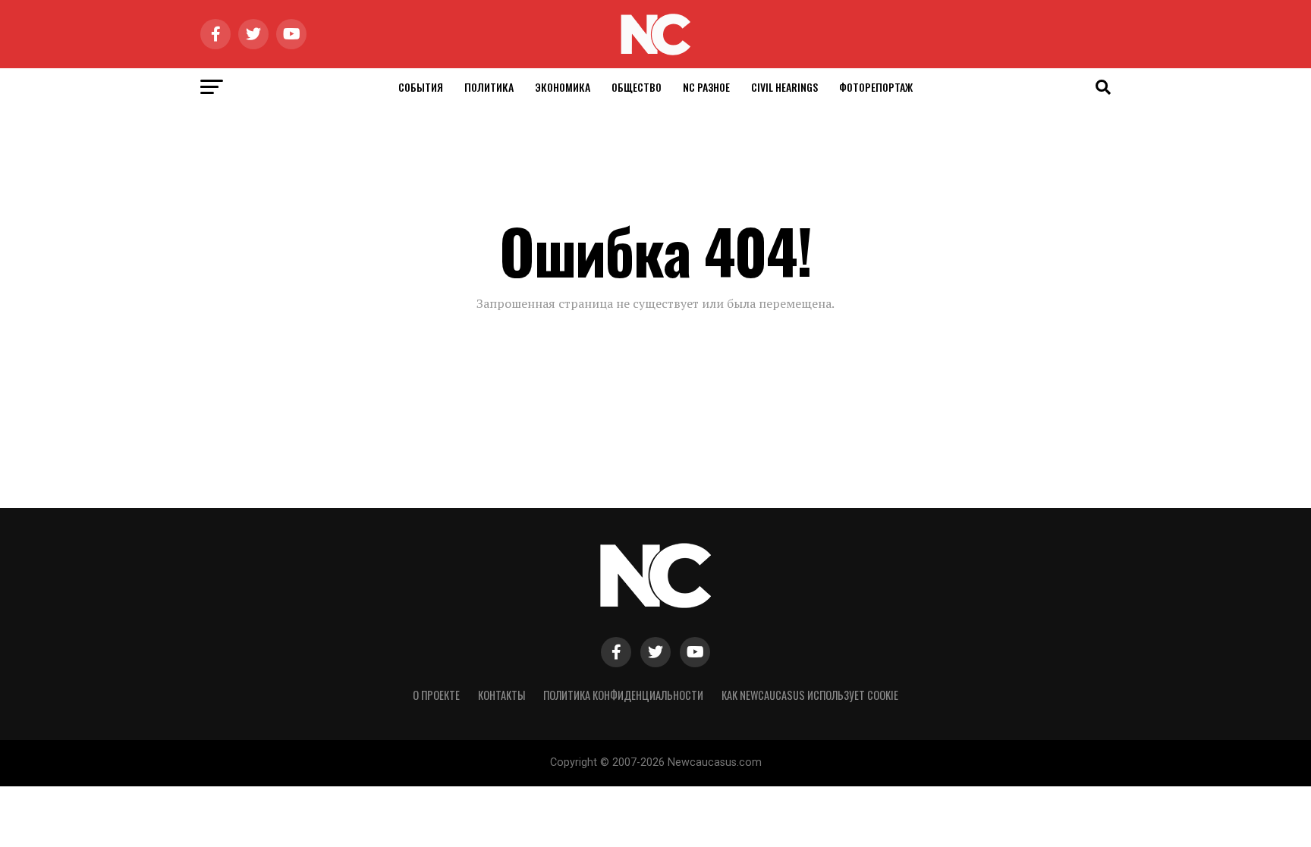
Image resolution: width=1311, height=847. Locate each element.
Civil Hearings (784, 87)
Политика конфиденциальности (623, 695)
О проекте (436, 695)
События (420, 87)
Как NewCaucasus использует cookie (810, 695)
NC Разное (706, 87)
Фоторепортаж (876, 87)
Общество (636, 87)
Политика (489, 87)
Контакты (501, 695)
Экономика (562, 87)
